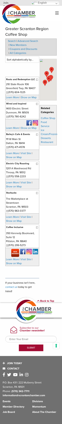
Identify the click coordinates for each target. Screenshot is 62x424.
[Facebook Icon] (4, 374)
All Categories (18, 53)
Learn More (12, 97)
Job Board (9, 412)
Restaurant (47, 142)
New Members (18, 45)
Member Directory (13, 406)
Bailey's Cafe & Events (18, 134)
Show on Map (29, 97)
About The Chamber (44, 412)
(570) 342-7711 (20, 391)
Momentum (39, 406)
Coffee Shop (48, 118)
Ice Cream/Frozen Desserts (49, 134)
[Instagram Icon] (27, 374)
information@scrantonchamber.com (24, 395)
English (42, 2)
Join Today (14, 363)
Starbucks (11, 192)
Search (12, 41)
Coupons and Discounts (23, 49)
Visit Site (26, 153)
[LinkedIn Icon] (22, 374)
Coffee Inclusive (14, 227)
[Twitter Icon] (9, 374)
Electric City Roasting (17, 163)
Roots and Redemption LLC (20, 79)
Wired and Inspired (16, 103)
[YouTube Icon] (16, 374)
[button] (51, 70)
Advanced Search (28, 41)
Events (7, 401)
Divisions (37, 401)
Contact (13, 368)
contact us (11, 287)
